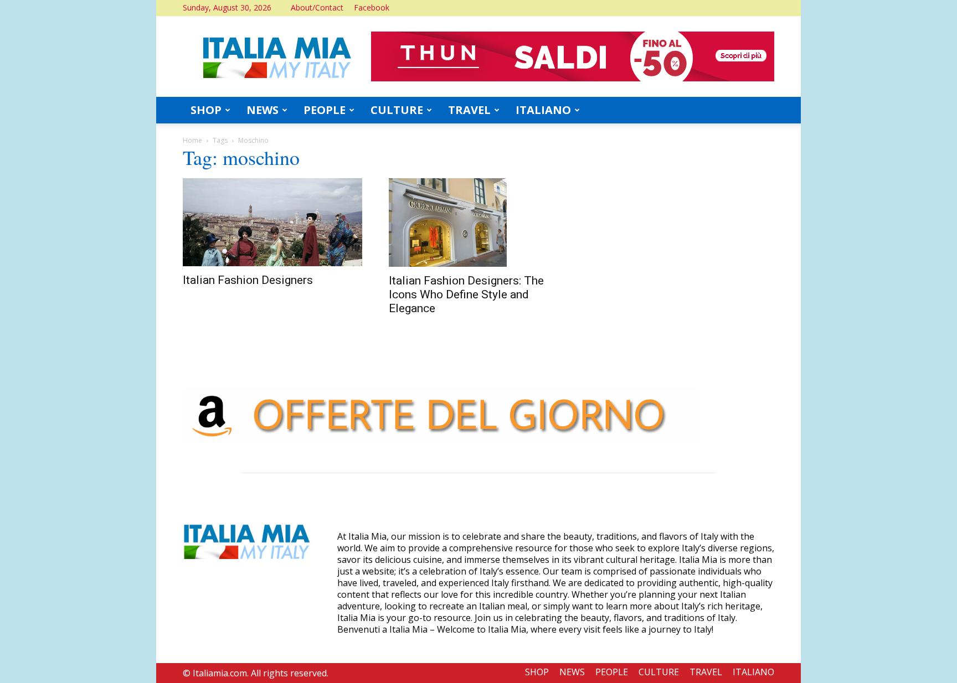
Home (192, 140)
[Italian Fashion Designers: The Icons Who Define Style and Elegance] (478, 222)
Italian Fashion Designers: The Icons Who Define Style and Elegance (466, 294)
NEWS (262, 109)
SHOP (206, 109)
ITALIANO (543, 109)
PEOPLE (324, 109)
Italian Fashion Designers (248, 280)
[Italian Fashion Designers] (272, 222)
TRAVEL (469, 109)
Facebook (371, 7)
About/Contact (317, 7)
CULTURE (397, 109)
